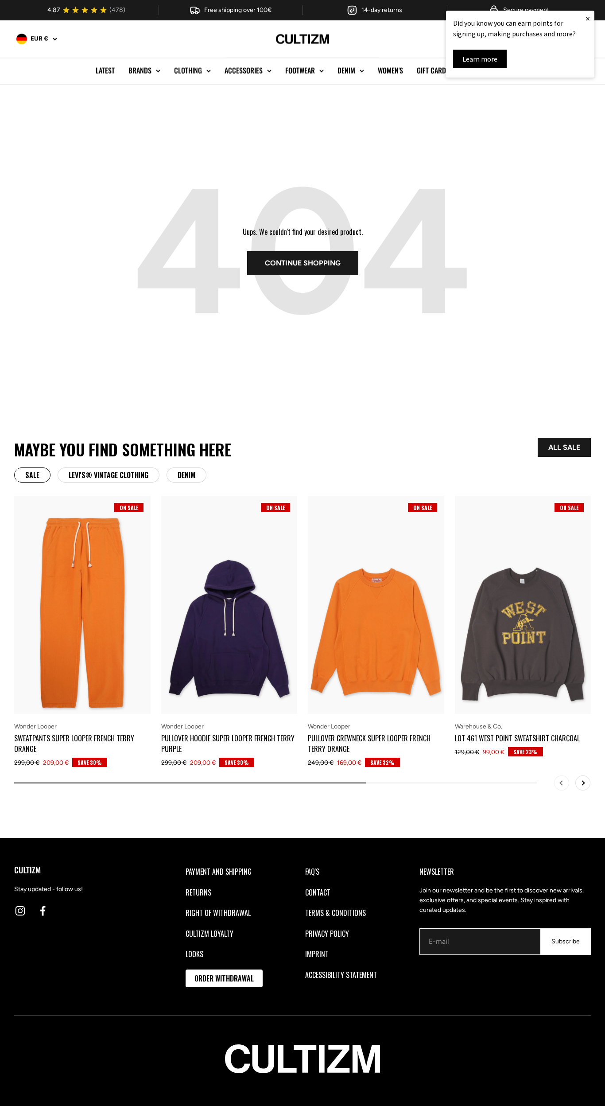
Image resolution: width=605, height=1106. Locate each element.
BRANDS (139, 70)
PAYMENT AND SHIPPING (219, 871)
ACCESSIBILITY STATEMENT (341, 975)
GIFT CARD (431, 70)
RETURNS (198, 892)
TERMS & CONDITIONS (335, 912)
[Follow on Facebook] (43, 911)
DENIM (346, 70)
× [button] (588, 18)
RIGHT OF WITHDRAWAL (218, 912)
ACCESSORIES (244, 70)
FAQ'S (312, 871)
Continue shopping (303, 263)
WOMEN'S (390, 70)
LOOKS (194, 954)
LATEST (105, 70)
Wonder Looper (35, 726)
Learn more (479, 59)
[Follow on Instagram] (20, 911)
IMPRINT (317, 954)
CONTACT (317, 892)
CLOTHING (188, 70)
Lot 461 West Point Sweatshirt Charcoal (517, 738)
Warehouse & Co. (478, 726)
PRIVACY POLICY (327, 933)
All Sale (564, 447)
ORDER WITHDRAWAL (224, 978)
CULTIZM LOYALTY (209, 933)
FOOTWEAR (300, 70)
